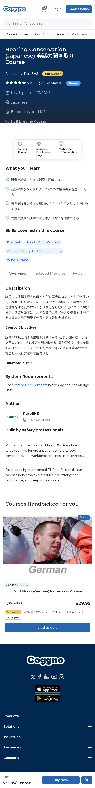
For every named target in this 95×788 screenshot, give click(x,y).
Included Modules (50, 273)
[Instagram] (61, 676)
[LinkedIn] (47, 676)
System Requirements (29, 385)
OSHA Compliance (49, 34)
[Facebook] (39, 676)
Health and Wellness (43, 242)
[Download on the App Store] (47, 689)
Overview (18, 273)
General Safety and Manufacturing (34, 251)
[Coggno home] (14, 9)
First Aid (13, 242)
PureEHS (31, 74)
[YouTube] (54, 676)
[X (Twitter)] (33, 677)
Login (57, 9)
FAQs (77, 273)
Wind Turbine (18, 260)
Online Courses (16, 34)
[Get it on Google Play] (47, 698)
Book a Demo (79, 9)
